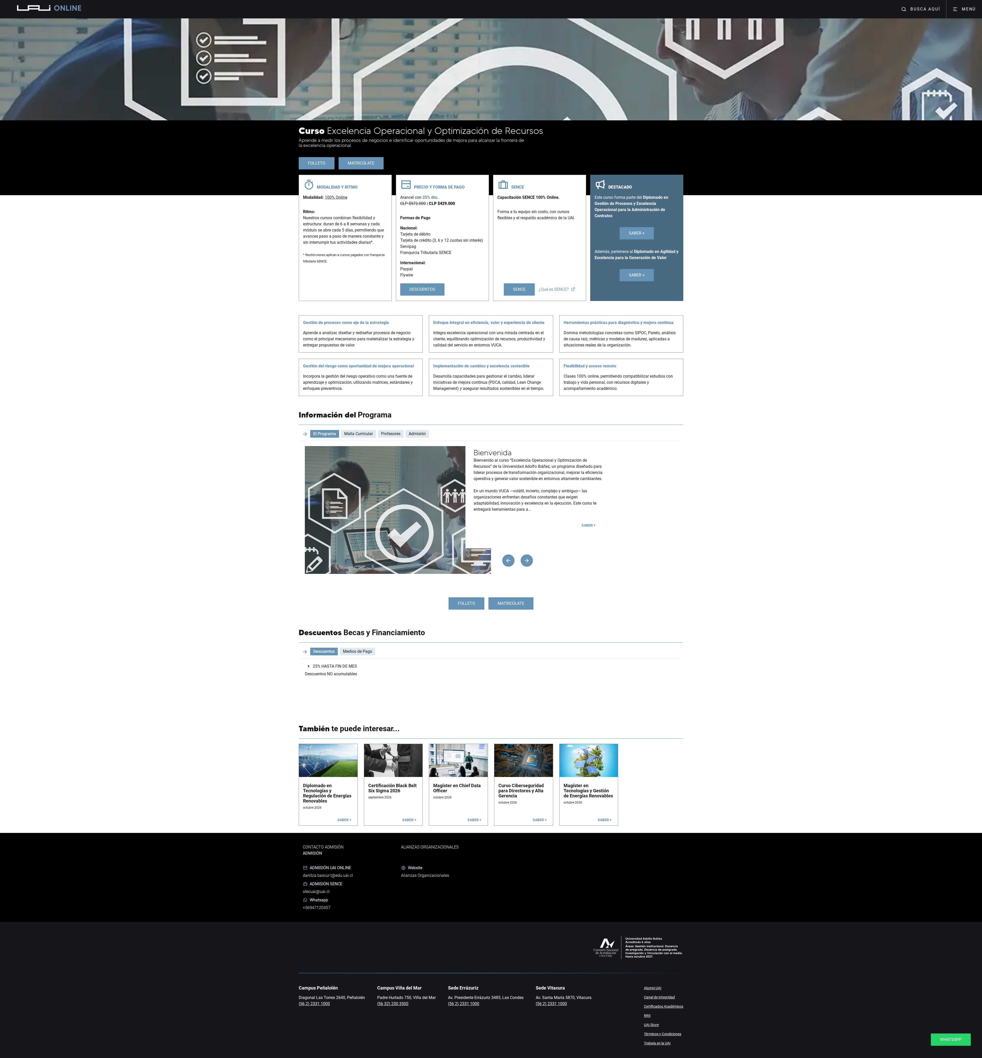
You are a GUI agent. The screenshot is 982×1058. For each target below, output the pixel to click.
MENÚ (969, 9)
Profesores (390, 433)
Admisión (417, 433)
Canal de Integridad (659, 997)
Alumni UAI (652, 988)
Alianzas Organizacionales (425, 875)
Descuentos (324, 651)
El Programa (324, 433)
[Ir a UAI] (32, 9)
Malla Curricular (358, 433)
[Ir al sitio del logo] (65, 9)
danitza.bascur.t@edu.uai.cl (328, 875)
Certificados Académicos (663, 1006)
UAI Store (651, 1025)
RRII (647, 1016)
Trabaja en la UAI (657, 1043)
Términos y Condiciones (662, 1034)
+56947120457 (316, 907)
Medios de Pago (357, 651)
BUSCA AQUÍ (925, 9)
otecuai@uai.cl (316, 891)
